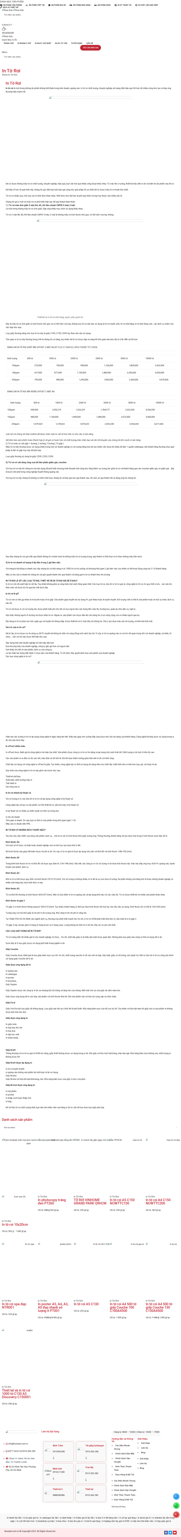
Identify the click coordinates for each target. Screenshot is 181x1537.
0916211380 (59, 1472)
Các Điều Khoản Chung (124, 1481)
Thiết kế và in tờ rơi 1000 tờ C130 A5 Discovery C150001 (16, 1393)
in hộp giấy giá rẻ (163, 1521)
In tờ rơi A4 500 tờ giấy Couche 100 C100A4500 (123, 1307)
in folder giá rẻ (80, 1518)
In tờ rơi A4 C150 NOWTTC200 (158, 1201)
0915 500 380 (91, 1473)
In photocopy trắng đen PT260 (52, 1201)
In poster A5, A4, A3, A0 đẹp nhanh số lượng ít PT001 (53, 1307)
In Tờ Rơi (6, 1221)
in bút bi (88, 1521)
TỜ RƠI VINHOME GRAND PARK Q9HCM (90, 1201)
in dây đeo (136, 1521)
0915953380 (59, 1451)
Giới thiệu (145, 1443)
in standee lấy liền (160, 1518)
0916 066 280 (91, 1451)
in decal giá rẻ (144, 1518)
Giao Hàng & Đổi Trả (124, 1474)
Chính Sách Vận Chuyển (122, 1460)
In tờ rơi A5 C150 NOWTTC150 (122, 1201)
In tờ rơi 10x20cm (15, 1225)
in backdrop (41, 1521)
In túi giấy (27, 1518)
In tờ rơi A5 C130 (86, 1304)
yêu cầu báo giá (90, 48)
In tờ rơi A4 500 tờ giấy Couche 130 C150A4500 (159, 1307)
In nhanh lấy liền (14, 1518)
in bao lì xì (100, 1518)
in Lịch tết (21, 1521)
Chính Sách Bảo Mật (124, 1453)
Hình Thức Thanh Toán (124, 1495)
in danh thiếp (66, 1518)
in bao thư (72, 1521)
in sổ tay (123, 1518)
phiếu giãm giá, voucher (55, 462)
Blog (143, 1452)
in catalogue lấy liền (49, 1518)
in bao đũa (61, 1521)
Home (5, 75)
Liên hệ (144, 1448)
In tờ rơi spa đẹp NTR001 (14, 1305)
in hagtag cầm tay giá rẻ (113, 1521)
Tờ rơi (10, 443)
